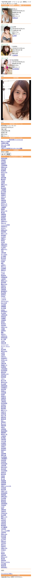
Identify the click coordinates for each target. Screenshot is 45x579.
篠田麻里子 (4, 291)
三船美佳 (3, 401)
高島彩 (3, 198)
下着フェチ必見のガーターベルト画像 (11, 148)
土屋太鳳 (3, 465)
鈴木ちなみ (4, 172)
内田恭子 (3, 546)
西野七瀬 (3, 455)
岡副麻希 (3, 480)
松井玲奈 (3, 377)
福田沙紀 (3, 417)
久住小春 (3, 441)
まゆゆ (3, 341)
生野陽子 (3, 330)
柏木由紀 (3, 235)
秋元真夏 (3, 515)
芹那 (2, 251)
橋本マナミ (4, 410)
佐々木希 (3, 339)
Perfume (3, 296)
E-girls (2, 506)
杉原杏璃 (3, 460)
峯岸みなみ (4, 382)
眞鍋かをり (4, 280)
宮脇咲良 (3, 398)
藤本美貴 (3, 406)
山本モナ (3, 356)
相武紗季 (3, 565)
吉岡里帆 (3, 453)
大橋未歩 (3, 511)
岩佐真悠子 (4, 311)
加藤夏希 (3, 306)
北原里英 (3, 202)
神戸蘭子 (3, 437)
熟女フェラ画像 (5, 141)
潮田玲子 (3, 270)
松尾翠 (3, 394)
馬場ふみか (4, 534)
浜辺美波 (3, 462)
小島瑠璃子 (4, 458)
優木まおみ (4, 351)
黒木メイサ (4, 233)
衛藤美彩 (3, 484)
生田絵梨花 (4, 493)
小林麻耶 (3, 189)
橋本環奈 (3, 408)
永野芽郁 (3, 509)
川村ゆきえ (4, 335)
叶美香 (3, 261)
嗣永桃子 (3, 179)
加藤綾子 (3, 163)
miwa (2, 508)
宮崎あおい (4, 221)
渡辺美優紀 (4, 430)
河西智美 (3, 289)
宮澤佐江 (3, 405)
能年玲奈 (3, 474)
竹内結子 (3, 550)
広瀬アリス (4, 491)
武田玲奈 (3, 523)
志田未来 (3, 555)
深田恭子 (3, 286)
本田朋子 (3, 422)
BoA (2, 420)
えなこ (3, 551)
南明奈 (3, 322)
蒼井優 (3, 558)
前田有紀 (3, 399)
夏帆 (2, 332)
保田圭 (3, 427)
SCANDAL (4, 457)
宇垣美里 (3, 505)
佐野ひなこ (4, 249)
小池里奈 (3, 436)
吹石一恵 (3, 415)
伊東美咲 (3, 439)
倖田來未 (3, 316)
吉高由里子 (4, 358)
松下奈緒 (3, 191)
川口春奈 (3, 304)
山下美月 (3, 539)
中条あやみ (4, 513)
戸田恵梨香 (4, 165)
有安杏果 (3, 389)
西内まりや (4, 557)
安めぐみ (3, 223)
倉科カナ (3, 544)
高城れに (3, 391)
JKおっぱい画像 (5, 145)
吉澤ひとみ (4, 360)
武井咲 (3, 174)
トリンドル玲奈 (5, 224)
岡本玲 (3, 240)
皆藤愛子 (3, 195)
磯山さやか (4, 284)
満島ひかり (4, 184)
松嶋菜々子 (4, 365)
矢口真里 (3, 349)
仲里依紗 (3, 325)
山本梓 (14, 35)
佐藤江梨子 (4, 496)
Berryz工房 (4, 303)
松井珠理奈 (16, 69)
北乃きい (3, 228)
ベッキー (3, 297)
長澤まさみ (4, 205)
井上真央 (3, 313)
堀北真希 (3, 282)
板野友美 (3, 287)
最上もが (3, 423)
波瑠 (2, 451)
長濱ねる (15, 17)
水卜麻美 (3, 256)
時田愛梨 (3, 231)
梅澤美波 (3, 501)
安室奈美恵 (4, 158)
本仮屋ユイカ (4, 374)
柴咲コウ (3, 518)
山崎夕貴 (3, 363)
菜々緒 (3, 479)
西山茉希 (3, 293)
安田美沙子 (4, 226)
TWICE (3, 475)
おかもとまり (4, 301)
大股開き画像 (4, 143)
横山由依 (3, 188)
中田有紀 (3, 543)
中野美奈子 (4, 245)
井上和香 (3, 308)
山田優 (3, 354)
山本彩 (3, 361)
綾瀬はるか (4, 230)
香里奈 (3, 553)
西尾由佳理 (4, 337)
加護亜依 (3, 214)
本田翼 (3, 182)
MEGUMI (3, 375)
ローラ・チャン (5, 346)
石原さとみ (4, 327)
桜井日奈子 (4, 467)
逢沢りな (3, 266)
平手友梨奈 (4, 470)
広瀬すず (3, 412)
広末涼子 (3, 259)
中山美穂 (3, 498)
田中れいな (4, 203)
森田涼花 (3, 372)
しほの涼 (3, 299)
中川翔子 (3, 247)
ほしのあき (4, 254)
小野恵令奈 (4, 315)
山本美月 (3, 520)
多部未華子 (4, 567)
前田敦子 (3, 294)
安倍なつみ (4, 210)
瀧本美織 (3, 177)
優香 (2, 263)
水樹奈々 (3, 446)
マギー (3, 378)
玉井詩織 (3, 392)
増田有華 (3, 425)
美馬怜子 (3, 396)
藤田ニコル (4, 516)
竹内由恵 (3, 487)
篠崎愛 (3, 209)
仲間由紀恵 (4, 277)
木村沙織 (3, 168)
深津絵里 (3, 413)
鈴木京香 (3, 536)
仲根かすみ (4, 548)
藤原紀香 (3, 419)
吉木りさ (3, 196)
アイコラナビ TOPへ (6, 573)
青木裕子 (3, 323)
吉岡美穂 (3, 429)
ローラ (3, 272)
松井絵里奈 (4, 463)
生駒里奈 (3, 200)
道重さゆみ (4, 244)
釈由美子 (3, 193)
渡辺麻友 (3, 170)
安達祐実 (3, 216)
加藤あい (3, 238)
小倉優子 (3, 279)
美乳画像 (3, 146)
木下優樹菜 (4, 527)
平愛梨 (3, 175)
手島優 (3, 181)
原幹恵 (3, 186)
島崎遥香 (3, 494)
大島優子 (3, 160)
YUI (2, 348)
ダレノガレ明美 (5, 530)
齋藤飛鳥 (3, 432)
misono (3, 310)
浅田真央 (3, 560)
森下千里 (3, 380)
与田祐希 (3, 522)
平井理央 (3, 162)
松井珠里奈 (4, 370)
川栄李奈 (15, 55)
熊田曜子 (3, 217)
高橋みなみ (4, 167)
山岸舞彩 (3, 268)
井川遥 (3, 242)
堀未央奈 (3, 500)
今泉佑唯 (3, 537)
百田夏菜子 (4, 387)
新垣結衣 (3, 275)
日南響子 (3, 318)
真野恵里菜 (4, 385)
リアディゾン (4, 344)
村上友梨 (3, 384)
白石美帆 (3, 564)
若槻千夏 (3, 342)
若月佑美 (3, 469)
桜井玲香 (3, 489)
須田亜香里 (4, 503)
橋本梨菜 (3, 525)
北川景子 (3, 237)
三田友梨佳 (4, 368)
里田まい (3, 334)
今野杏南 (3, 252)
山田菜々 (3, 265)
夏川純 (3, 212)
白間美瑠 (3, 444)
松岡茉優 (3, 482)
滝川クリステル (5, 562)
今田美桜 (3, 529)
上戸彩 (3, 273)
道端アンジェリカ (6, 486)
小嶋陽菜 (3, 207)
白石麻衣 (3, 443)
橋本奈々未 (4, 434)
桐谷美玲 (3, 219)
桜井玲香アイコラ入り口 (16, 139)
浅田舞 (3, 477)
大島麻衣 (3, 320)
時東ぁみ (3, 541)
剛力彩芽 (3, 258)
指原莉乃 (3, 450)
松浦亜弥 (3, 367)
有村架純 (3, 448)
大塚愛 (3, 329)
